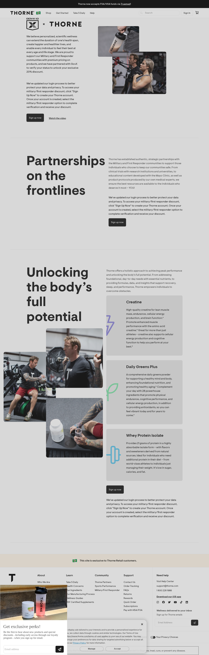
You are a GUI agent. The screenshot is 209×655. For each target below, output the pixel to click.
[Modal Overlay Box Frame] (33, 620)
